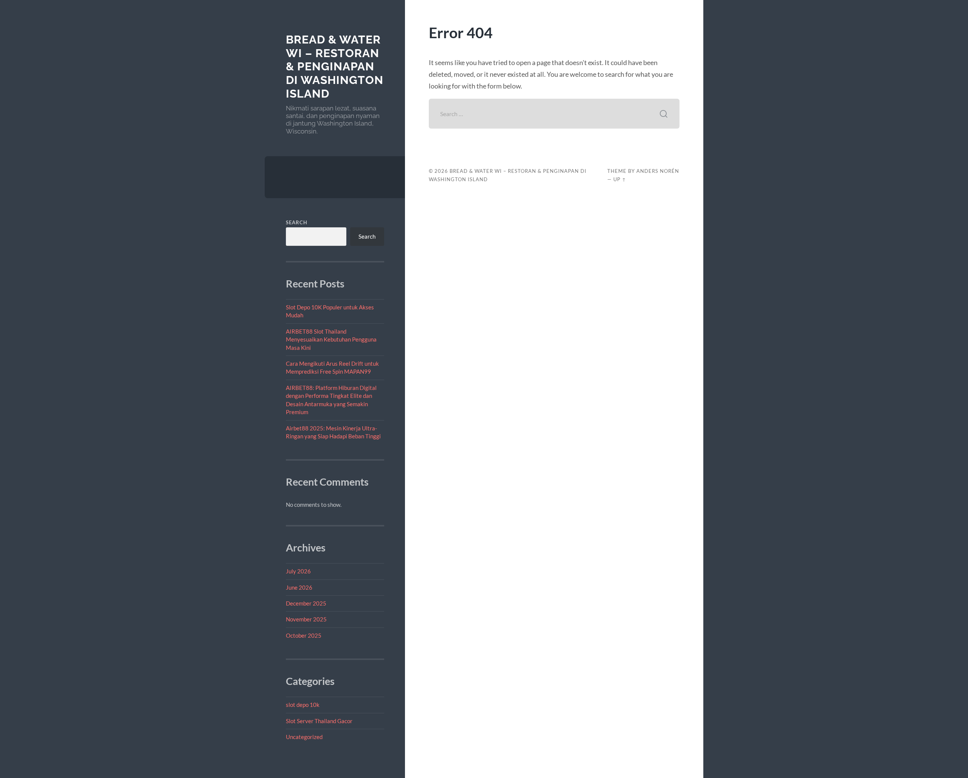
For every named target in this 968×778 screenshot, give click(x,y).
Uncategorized (304, 736)
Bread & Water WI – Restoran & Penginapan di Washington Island (334, 66)
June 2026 (299, 587)
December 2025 (306, 603)
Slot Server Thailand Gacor (319, 720)
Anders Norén (657, 171)
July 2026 (298, 571)
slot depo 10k (303, 704)
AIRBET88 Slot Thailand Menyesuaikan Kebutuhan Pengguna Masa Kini (331, 339)
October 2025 (303, 635)
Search (296, 222)
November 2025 (306, 619)
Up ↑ (619, 179)
